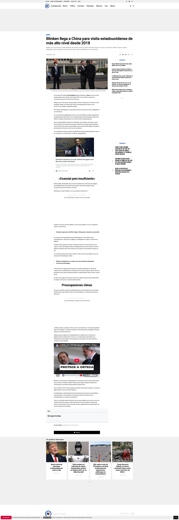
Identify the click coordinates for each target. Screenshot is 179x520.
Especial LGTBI (73, 1)
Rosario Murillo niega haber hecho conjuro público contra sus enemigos (122, 64)
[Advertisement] (89, 20)
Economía (81, 6)
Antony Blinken (65, 425)
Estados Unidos (74, 425)
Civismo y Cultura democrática (56, 1)
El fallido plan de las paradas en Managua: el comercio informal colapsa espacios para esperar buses (122, 77)
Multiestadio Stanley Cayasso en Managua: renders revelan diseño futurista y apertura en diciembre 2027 (122, 91)
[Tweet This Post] (123, 54)
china (70, 425)
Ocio (106, 6)
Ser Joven (47, 1)
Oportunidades (67, 1)
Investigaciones (56, 6)
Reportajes (90, 6)
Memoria (99, 6)
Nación (65, 6)
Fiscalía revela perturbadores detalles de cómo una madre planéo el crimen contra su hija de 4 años (122, 70)
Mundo (112, 6)
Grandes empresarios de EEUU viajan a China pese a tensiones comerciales (77, 232)
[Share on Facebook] (120, 54)
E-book (79, 1)
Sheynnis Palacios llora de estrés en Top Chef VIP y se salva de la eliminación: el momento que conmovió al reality (121, 84)
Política (72, 6)
